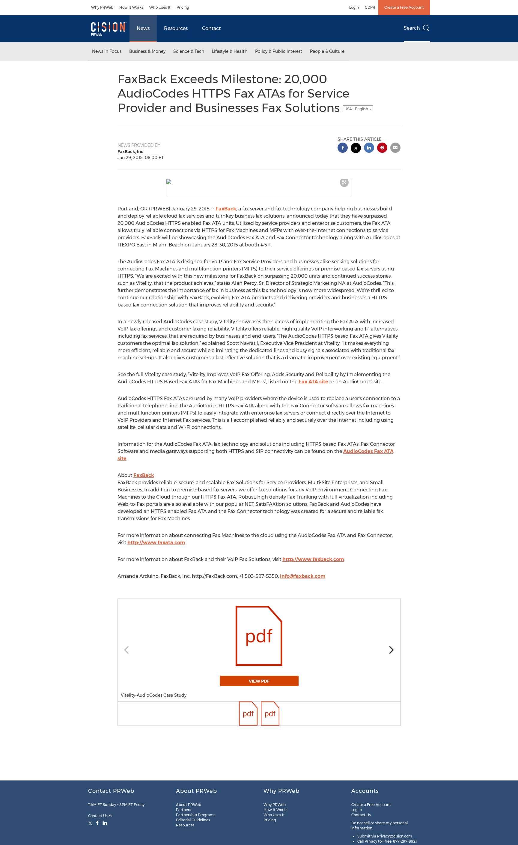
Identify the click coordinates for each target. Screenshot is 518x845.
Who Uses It (160, 7)
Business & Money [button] (147, 51)
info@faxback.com (303, 576)
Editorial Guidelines (193, 820)
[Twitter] (91, 823)
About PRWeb (188, 804)
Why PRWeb (102, 7)
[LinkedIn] (105, 823)
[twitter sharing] (356, 149)
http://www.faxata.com (156, 542)
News (143, 28)
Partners (183, 809)
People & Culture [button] (327, 51)
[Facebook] (97, 823)
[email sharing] (395, 148)
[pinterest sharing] (382, 148)
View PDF (259, 681)
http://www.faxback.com (313, 559)
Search (412, 28)
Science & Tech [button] (188, 51)
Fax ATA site (313, 382)
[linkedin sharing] (369, 148)
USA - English (356, 109)
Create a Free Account (404, 7)
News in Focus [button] (106, 51)
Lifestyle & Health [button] (229, 51)
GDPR (370, 7)
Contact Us (98, 815)
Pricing (183, 7)
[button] (259, 181)
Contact (211, 28)
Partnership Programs (196, 815)
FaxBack (226, 209)
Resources (176, 28)
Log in (356, 809)
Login (354, 7)
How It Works (131, 7)
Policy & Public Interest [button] (278, 51)
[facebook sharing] (343, 148)
